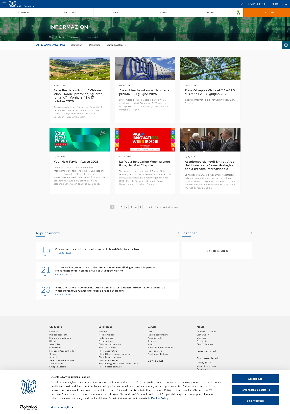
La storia (53, 331)
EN (241, 4)
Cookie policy (203, 369)
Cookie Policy (159, 398)
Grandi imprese (106, 341)
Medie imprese (106, 338)
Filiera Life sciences (108, 360)
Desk (150, 331)
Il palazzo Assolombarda (61, 351)
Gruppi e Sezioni (57, 367)
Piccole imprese (106, 335)
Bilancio (53, 341)
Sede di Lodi (55, 357)
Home (51, 37)
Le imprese (105, 327)
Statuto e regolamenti (60, 338)
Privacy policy (204, 363)
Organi (52, 354)
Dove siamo (55, 347)
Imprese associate (58, 335)
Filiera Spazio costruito (110, 367)
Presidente (202, 341)
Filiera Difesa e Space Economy (114, 354)
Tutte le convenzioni (158, 335)
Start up (103, 331)
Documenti (94, 45)
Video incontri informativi (160, 347)
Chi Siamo (55, 327)
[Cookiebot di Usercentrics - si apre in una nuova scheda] (28, 407)
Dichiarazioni (203, 335)
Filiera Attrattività (107, 347)
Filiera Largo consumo (110, 357)
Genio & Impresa (205, 344)
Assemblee (54, 344)
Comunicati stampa (206, 331)
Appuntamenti (48, 233)
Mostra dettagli (60, 407)
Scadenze (190, 233)
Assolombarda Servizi (158, 354)
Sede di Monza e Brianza (61, 360)
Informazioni (76, 45)
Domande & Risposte (116, 45)
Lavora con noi (256, 4)
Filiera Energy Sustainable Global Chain (118, 363)
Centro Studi (155, 361)
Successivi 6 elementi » (166, 207)
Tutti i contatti (155, 351)
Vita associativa (76, 37)
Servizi (62, 37)
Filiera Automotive (108, 351)
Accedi (275, 4)
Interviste (201, 338)
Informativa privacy (206, 366)
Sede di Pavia (56, 363)
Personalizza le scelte (253, 389)
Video (150, 344)
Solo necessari (255, 400)
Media (200, 327)
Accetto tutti (255, 378)
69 (150, 207)
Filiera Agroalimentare (110, 344)
